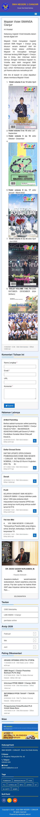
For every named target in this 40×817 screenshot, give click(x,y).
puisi (30, 781)
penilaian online (10, 620)
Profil (6, 490)
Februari (19, 633)
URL (6, 378)
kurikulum (13, 785)
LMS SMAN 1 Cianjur (12, 615)
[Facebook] (4, 800)
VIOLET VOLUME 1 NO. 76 (20, 288)
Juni (19, 647)
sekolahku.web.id (24, 814)
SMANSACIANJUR (19, 781)
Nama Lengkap (10, 362)
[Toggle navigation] (35, 14)
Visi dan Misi (9, 519)
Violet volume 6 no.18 (18, 238)
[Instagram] (10, 800)
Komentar (8, 386)
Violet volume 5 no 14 (17, 82)
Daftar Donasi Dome (12, 449)
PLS (4, 785)
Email (7, 370)
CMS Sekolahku (10, 609)
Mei (19, 640)
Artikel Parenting (11, 419)
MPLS (21, 785)
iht (36, 785)
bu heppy (6, 789)
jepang (29, 785)
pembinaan (7, 781)
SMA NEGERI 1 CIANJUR (28, 809)
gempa (15, 789)
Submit (10, 405)
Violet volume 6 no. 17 (19, 190)
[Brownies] (20, 735)
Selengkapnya (20, 596)
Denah (6, 476)
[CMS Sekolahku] (20, 727)
